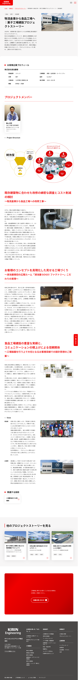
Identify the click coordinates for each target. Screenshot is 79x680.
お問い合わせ (76, 340)
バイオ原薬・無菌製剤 (48, 640)
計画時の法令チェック (48, 653)
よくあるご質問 (32, 677)
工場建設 (29, 646)
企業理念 (61, 647)
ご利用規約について (20, 677)
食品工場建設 (29, 650)
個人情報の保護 (8, 677)
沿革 (60, 652)
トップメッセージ (63, 645)
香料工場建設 (29, 661)
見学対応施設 (46, 636)
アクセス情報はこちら (10, 651)
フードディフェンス (48, 638)
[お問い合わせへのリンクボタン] (71, 2)
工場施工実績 (62, 634)
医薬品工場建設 (30, 653)
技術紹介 (45, 629)
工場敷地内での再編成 (48, 634)
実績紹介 (62, 629)
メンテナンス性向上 (48, 651)
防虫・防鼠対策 (46, 646)
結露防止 (45, 649)
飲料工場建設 (29, 655)
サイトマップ (42, 677)
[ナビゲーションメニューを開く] (75, 2)
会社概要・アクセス (64, 650)
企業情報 (62, 641)
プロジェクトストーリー (65, 636)
